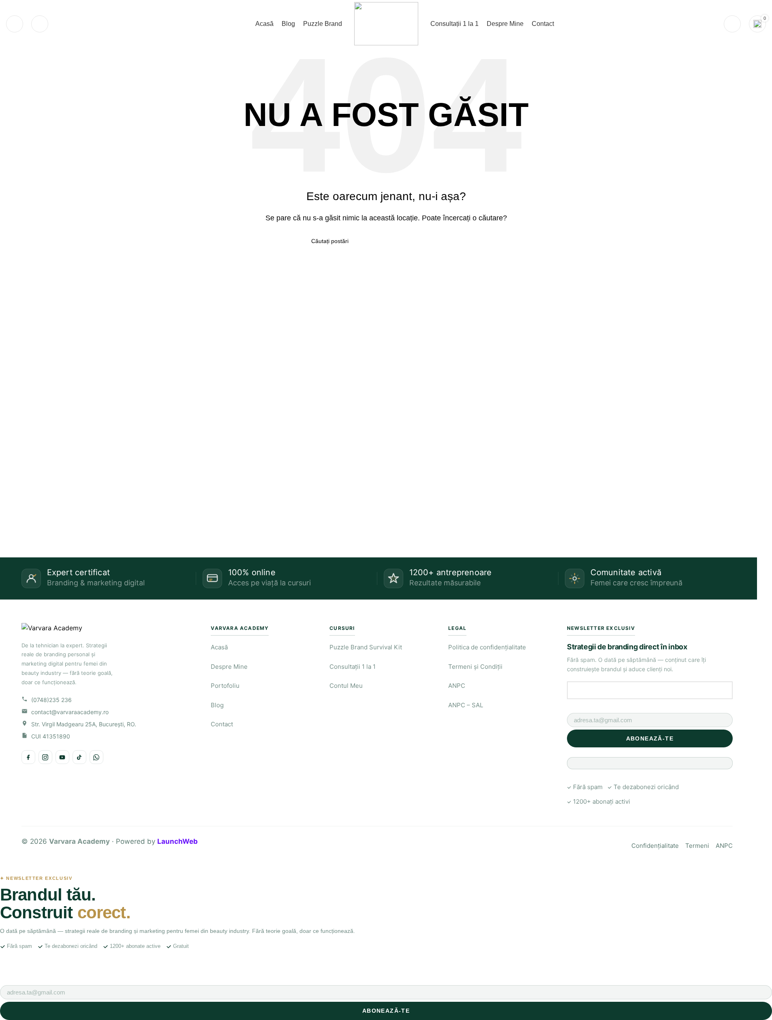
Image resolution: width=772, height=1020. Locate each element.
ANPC (456, 685)
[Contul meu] (732, 24)
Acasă (219, 647)
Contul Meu (346, 685)
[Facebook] (28, 757)
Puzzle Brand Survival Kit (365, 647)
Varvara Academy (79, 841)
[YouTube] (62, 757)
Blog (217, 705)
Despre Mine (229, 666)
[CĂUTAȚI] (458, 241)
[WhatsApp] (96, 757)
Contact (222, 724)
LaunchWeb (177, 841)
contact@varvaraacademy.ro (70, 711)
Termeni (697, 845)
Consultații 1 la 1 (352, 666)
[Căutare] (14, 24)
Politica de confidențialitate (487, 647)
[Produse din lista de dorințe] (39, 24)
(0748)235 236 (51, 699)
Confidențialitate (655, 845)
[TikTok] (79, 757)
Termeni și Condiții (475, 666)
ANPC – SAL (465, 705)
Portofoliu (225, 685)
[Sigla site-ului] (386, 23)
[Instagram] (45, 757)
